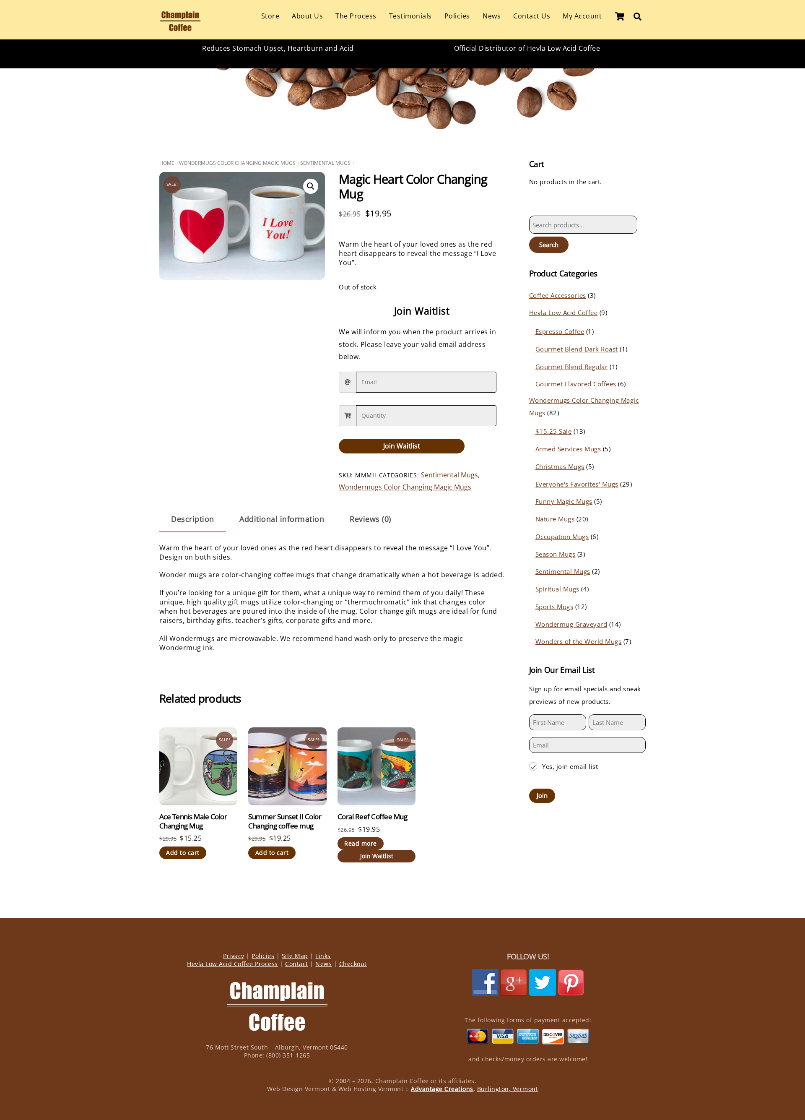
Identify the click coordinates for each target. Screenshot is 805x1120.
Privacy (233, 956)
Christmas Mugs (559, 466)
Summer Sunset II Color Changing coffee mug (284, 821)
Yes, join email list (570, 766)
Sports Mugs (554, 606)
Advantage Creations (442, 1089)
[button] (310, 186)
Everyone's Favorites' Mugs (576, 484)
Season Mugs (555, 554)
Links (323, 956)
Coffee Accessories (557, 295)
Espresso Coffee (559, 331)
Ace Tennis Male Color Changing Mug (193, 821)
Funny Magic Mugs (563, 501)
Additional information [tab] (281, 519)
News (492, 16)
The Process (356, 16)
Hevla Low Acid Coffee (563, 312)
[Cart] (619, 16)
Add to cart (183, 853)
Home (166, 163)
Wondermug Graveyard (571, 624)
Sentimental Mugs (325, 163)
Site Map (295, 956)
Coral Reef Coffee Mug (372, 816)
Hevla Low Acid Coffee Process (232, 964)
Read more (360, 843)
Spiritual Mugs (557, 589)
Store (270, 16)
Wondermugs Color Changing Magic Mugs (237, 163)
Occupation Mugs (562, 536)
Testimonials (410, 16)
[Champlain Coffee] (180, 29)
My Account (582, 16)
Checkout (353, 964)
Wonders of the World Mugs (578, 641)
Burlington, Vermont (507, 1089)
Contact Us (531, 16)
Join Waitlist (401, 446)
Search (548, 244)
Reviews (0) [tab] (370, 519)
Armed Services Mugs (568, 449)
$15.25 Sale (553, 431)
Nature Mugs (555, 519)
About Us (307, 16)
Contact (296, 964)
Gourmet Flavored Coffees (575, 384)
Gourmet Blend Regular (571, 366)
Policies (457, 16)
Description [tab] (192, 519)
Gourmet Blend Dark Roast (576, 349)
